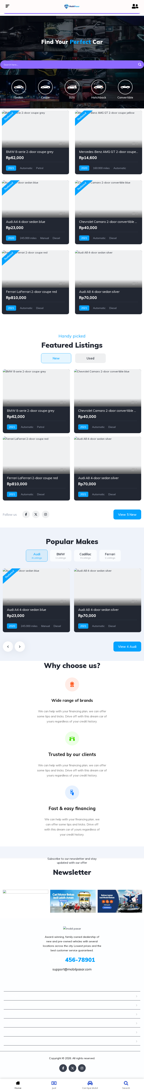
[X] (72, 1068)
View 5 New (127, 514)
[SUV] (72, 87)
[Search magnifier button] (139, 64)
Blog (10, 1005)
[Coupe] (45, 87)
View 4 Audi (127, 647)
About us (13, 1032)
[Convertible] (125, 87)
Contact (12, 1041)
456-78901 (72, 959)
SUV (72, 97)
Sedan (18, 97)
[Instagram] (82, 1068)
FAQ (10, 1014)
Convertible (125, 97)
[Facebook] (63, 1068)
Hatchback (98, 97)
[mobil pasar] (72, 7)
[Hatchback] (98, 87)
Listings (12, 996)
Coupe (45, 97)
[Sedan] (18, 87)
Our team (14, 1023)
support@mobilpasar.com (72, 969)
